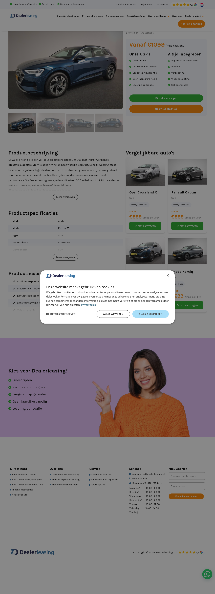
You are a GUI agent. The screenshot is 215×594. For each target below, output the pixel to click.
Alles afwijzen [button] (113, 313)
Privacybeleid (89, 304)
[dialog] (107, 297)
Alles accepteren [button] (150, 313)
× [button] (167, 275)
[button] (61, 314)
